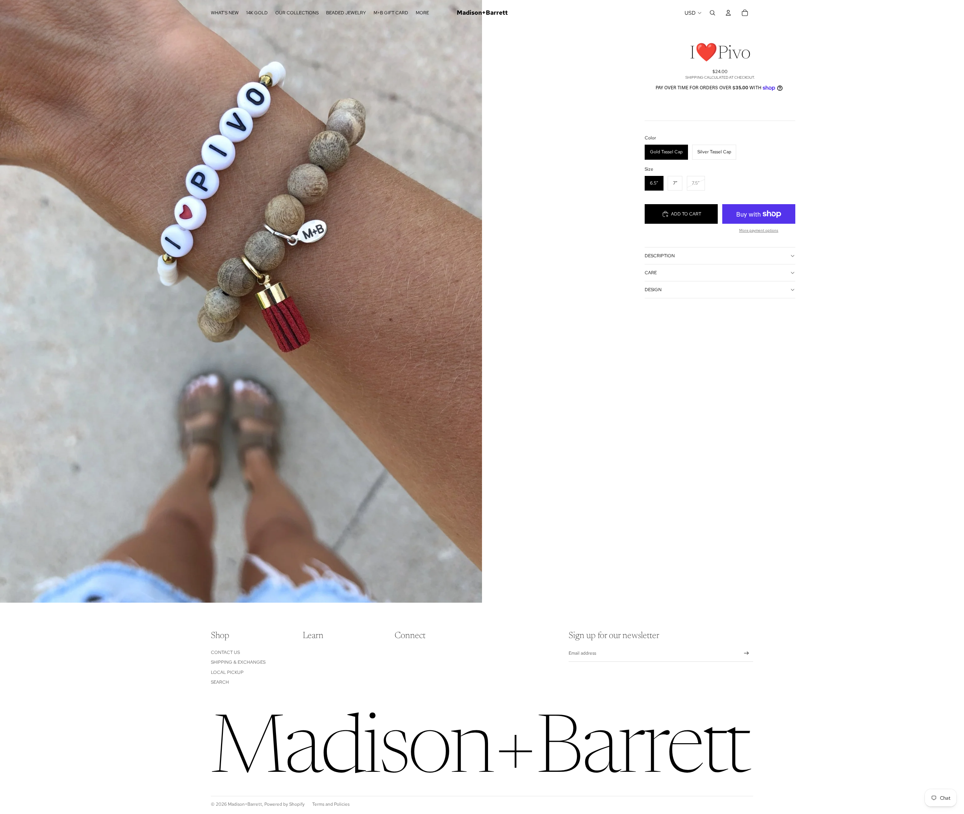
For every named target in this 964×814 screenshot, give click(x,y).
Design (653, 290)
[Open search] (712, 13)
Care (651, 273)
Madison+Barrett (245, 804)
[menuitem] (422, 13)
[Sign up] (746, 653)
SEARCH (220, 682)
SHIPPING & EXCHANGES (238, 662)
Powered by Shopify (284, 804)
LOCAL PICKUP (227, 672)
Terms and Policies (330, 804)
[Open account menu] (728, 13)
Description (660, 256)
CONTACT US (225, 652)
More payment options (758, 230)
